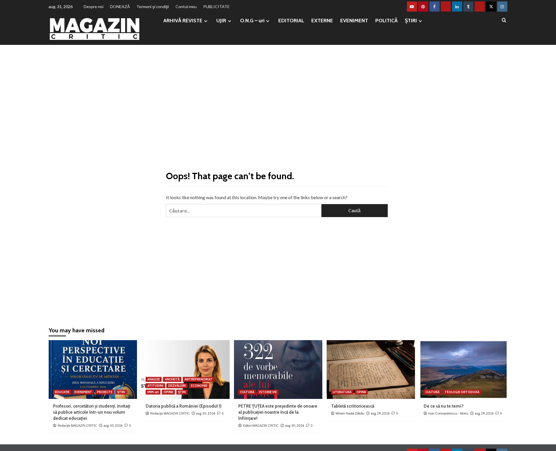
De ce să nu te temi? (444, 406)
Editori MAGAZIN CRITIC (261, 425)
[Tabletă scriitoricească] (371, 369)
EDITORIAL (291, 20)
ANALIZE (153, 379)
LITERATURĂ (342, 392)
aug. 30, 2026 (112, 426)
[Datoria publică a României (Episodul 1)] (185, 369)
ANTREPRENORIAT (198, 379)
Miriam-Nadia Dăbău (350, 413)
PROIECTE (104, 392)
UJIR (221, 20)
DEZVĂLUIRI (177, 386)
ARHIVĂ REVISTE (182, 20)
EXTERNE (322, 20)
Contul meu (186, 6)
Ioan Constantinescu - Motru (448, 413)
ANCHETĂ (172, 379)
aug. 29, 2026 (380, 413)
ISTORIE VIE (268, 392)
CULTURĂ (247, 392)
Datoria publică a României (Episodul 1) (184, 406)
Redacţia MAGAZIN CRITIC (77, 425)
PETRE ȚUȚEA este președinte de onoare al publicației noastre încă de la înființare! (277, 412)
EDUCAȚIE (62, 392)
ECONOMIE (199, 386)
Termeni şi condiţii (152, 6)
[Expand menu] (205, 21)
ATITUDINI (155, 386)
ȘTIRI (411, 20)
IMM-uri (153, 392)
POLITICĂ (386, 20)
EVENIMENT (354, 20)
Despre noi (93, 6)
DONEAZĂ (120, 6)
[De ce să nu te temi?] (463, 369)
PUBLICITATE (216, 6)
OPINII (168, 392)
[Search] (504, 20)
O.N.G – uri (252, 20)
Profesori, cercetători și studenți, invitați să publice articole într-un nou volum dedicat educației (91, 412)
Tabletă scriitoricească (352, 406)
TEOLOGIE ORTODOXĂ (462, 392)
